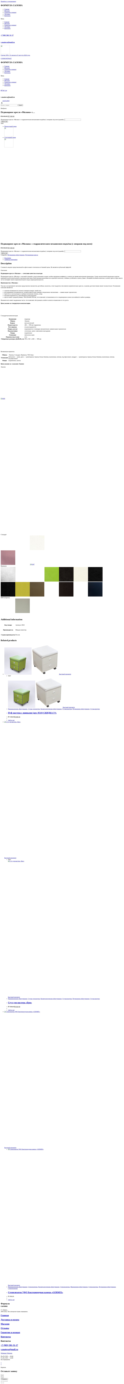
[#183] (81, 581)
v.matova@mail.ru (8, 42)
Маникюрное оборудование (79, 1287)
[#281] (22, 612)
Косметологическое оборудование (51, 709)
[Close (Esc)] (1, 1381)
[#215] (51, 596)
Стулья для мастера (34, 709)
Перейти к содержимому (8, 1)
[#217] (95, 596)
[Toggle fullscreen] (5, 1381)
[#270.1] (80, 382)
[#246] (22, 581)
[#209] (22, 596)
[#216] (66, 596)
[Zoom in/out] (7, 1381)
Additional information (10, 259)
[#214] (80, 596)
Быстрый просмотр (65, 674)
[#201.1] (37, 549)
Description (7, 258)
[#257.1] (66, 382)
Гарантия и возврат (10, 12)
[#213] (37, 596)
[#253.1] (22, 382)
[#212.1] (8, 382)
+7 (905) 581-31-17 (9, 1345)
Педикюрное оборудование (16, 255)
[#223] (37, 581)
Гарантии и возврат (10, 1332)
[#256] (8, 549)
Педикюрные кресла (31, 255)
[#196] (95, 581)
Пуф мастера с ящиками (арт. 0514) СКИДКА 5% (32, 713)
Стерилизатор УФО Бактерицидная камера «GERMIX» (35, 1292)
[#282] (51, 612)
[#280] (66, 612)
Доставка (7, 14)
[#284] (8, 397)
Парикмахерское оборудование (17, 709)
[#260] (66, 549)
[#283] (110, 382)
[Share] (3, 1381)
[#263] (80, 549)
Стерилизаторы (33, 1287)
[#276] (8, 612)
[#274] (95, 612)
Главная (6, 9)
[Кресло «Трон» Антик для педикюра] (8, 136)
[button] (62, 19)
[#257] (22, 564)
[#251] (51, 549)
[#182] (8, 596)
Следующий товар (10, 137)
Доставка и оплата (10, 1319)
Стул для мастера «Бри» (20, 1002)
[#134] (51, 581)
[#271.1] (95, 382)
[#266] (8, 564)
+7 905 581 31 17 (7, 35)
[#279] (37, 612)
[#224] (66, 581)
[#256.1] (51, 382)
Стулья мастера (67, 709)
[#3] (110, 581)
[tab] (63, 258)
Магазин (7, 11)
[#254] (109, 549)
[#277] (80, 612)
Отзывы (5, 1328)
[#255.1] (37, 382)
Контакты (7, 15)
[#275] (109, 612)
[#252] (22, 549)
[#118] (8, 581)
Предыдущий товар (10, 126)
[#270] (95, 549)
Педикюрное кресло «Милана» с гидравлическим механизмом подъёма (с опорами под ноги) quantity (32, 119)
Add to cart (4, 121)
